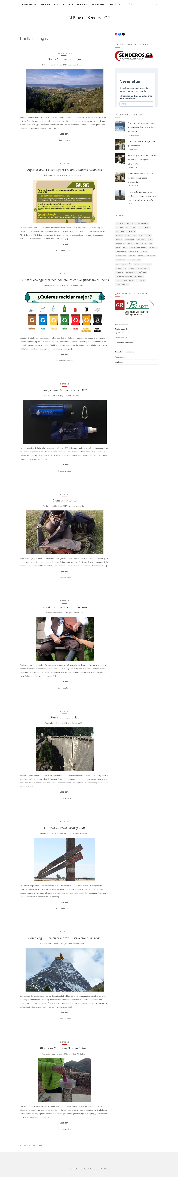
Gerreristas (63, 53)
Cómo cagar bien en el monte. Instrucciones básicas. (64, 938)
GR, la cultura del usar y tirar (64, 828)
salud (136, 264)
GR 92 (118, 248)
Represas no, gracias (64, 717)
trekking (141, 280)
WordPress (105, 1169)
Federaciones (98, 5)
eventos (140, 240)
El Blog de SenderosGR (89, 18)
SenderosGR (77, 175)
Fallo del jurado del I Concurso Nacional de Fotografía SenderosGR (142, 159)
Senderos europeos (124, 343)
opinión (132, 256)
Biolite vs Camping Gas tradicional (64, 1048)
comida (146, 228)
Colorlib (87, 1169)
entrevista (129, 240)
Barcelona (130, 228)
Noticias (64, 163)
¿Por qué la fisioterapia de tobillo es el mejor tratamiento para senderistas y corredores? (142, 196)
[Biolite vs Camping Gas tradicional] (64, 1080)
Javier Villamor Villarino (77, 833)
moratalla (133, 252)
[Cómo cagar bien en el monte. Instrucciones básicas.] (64, 970)
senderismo (121, 268)
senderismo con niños (139, 268)
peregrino (120, 260)
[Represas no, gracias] (64, 749)
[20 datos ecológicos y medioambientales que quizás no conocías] (64, 311)
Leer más (65, 134)
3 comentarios (65, 577)
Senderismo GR (47, 5)
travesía (139, 276)
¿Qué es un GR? (123, 332)
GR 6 (144, 244)
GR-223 (130, 244)
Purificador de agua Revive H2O (64, 390)
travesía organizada (125, 280)
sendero (119, 272)
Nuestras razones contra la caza (64, 607)
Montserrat (121, 252)
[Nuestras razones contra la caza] (64, 639)
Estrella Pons (77, 396)
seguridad (146, 264)
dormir (119, 240)
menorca (152, 248)
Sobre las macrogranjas (64, 59)
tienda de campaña (124, 276)
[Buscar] (156, 4)
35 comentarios (64, 688)
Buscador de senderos (75, 5)
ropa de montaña (123, 264)
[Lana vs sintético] (64, 532)
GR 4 (138, 244)
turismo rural (122, 284)
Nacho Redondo (78, 65)
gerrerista (120, 244)
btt (139, 228)
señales (142, 272)
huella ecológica (138, 248)
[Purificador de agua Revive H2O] (64, 422)
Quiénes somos (28, 5)
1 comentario (64, 140)
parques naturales (146, 256)
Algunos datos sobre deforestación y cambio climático (64, 170)
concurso (120, 232)
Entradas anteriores (31, 1145)
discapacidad (145, 236)
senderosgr (131, 272)
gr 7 (150, 244)
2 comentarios (65, 471)
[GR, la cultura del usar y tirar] (64, 859)
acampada (120, 224)
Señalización (121, 337)
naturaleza (121, 256)
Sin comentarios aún (64, 250)
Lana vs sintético (65, 500)
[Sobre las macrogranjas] (64, 91)
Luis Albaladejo (78, 506)
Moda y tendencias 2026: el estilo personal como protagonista (140, 177)
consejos (131, 232)
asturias (119, 228)
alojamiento (142, 224)
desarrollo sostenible (126, 236)
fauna (149, 240)
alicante (131, 224)
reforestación (134, 260)
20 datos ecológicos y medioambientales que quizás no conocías (65, 280)
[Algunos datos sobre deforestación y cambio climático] (64, 201)
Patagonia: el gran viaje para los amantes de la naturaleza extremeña (141, 127)
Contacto (114, 5)
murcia (144, 252)
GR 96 (125, 248)
